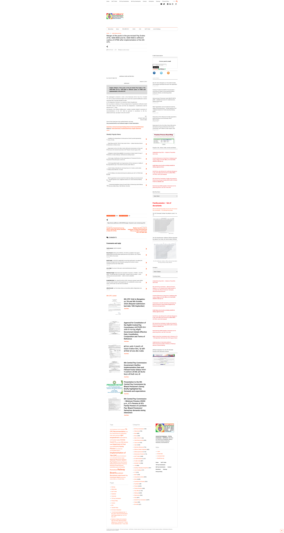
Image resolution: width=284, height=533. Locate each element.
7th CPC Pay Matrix (121, 429)
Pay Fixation (113, 462)
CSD (140, 29)
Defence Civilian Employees (140, 449)
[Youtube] (161, 4)
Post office (136, 490)
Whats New (110, 29)
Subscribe (155, 67)
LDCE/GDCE (114, 458)
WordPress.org (160, 458)
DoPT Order (114, 1)
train (117, 479)
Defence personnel (138, 451)
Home (107, 1)
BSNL (111, 433)
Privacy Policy (165, 1)
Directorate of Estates (139, 454)
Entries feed (160, 453)
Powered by (155, 69)
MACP (135, 474)
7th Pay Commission (124, 1)
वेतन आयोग (136, 504)
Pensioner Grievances (122, 463)
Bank (135, 433)
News (117, 29)
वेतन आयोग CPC (125, 29)
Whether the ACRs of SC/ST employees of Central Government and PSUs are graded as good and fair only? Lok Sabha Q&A (137, 230)
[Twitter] (164, 4)
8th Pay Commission (136, 1)
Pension (136, 486)
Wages (135, 502)
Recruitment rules (115, 475)
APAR (127, 431)
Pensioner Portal (114, 465)
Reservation (137, 495)
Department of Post (119, 444)
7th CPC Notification (113, 429)
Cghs (135, 444)
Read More (126, 308)
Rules (135, 497)
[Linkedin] (170, 4)
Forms (116, 448)
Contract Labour (116, 440)
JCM (135, 465)
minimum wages (120, 458)
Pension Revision (138, 488)
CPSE (122, 442)
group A (118, 450)
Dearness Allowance (138, 447)
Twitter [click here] (115, 128)
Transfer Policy (121, 479)
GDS (119, 448)
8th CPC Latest (111, 296)
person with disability (120, 467)
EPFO (117, 446)
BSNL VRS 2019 (138, 438)
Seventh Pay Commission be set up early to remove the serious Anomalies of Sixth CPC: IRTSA (116, 229)
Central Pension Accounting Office (119, 433)
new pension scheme (139, 477)
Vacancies (113, 496)
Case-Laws (136, 442)
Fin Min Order (137, 460)
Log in (158, 451)
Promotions (113, 470)
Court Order (118, 442)
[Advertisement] (151, 16)
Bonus (135, 435)
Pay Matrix (136, 483)
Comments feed (160, 456)
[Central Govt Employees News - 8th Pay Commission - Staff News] (115, 18)
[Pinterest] (167, 4)
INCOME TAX (137, 463)
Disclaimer (151, 1)
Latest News (156, 78)
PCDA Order (120, 462)
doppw (111, 446)
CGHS (134, 29)
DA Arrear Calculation (116, 509)
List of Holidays (156, 29)
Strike (114, 479)
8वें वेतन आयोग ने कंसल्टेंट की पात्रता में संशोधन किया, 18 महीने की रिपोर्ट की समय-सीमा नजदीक (134, 348)
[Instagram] (172, 4)
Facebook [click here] (126, 128)
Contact (145, 1)
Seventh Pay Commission (140, 499)
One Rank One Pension (139, 481)
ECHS (114, 446)
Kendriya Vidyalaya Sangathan (141, 467)
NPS (112, 505)
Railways (136, 493)
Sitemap (158, 1)
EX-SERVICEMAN (138, 458)
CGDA (111, 435)
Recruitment (119, 473)
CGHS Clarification (116, 435)
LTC (135, 472)
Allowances (136, 431)
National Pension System (118, 460)
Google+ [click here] (136, 128)
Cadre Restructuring (138, 440)
